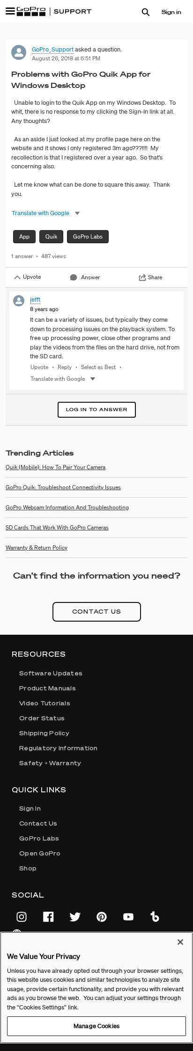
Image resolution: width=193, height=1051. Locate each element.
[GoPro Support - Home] (53, 11)
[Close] (180, 942)
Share (155, 277)
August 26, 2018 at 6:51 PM (66, 58)
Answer (90, 277)
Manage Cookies (96, 1026)
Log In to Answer (96, 409)
